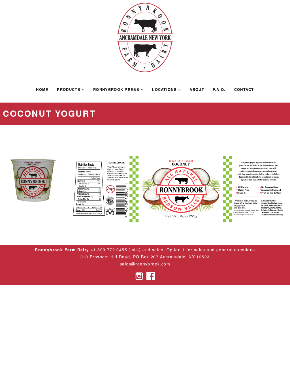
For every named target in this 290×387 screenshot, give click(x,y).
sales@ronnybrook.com (145, 264)
